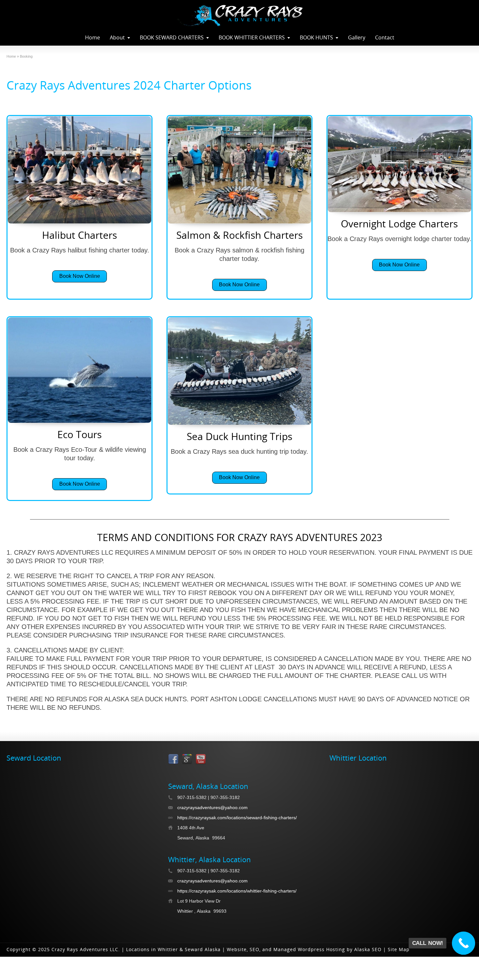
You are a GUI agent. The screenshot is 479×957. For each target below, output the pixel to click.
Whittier (168, 949)
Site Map (399, 949)
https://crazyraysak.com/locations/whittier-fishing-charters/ (237, 890)
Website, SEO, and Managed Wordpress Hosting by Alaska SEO (304, 949)
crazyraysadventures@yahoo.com (212, 807)
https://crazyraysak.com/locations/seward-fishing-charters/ (237, 817)
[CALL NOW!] (463, 943)
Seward (194, 949)
